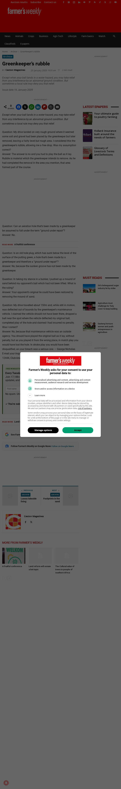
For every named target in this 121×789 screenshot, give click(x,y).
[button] (60, 395)
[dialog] (60, 394)
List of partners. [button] (85, 408)
